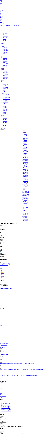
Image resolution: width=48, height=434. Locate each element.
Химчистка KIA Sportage (3, 325)
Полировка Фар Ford (5, 83)
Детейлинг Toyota (25, 135)
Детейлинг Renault (5, 34)
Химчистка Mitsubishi (5, 52)
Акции (1, 393)
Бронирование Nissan (5, 62)
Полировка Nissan (25, 206)
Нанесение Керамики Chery (6, 102)
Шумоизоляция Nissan (5, 74)
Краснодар (1, 7)
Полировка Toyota (25, 204)
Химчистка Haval (4, 55)
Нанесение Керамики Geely (6, 100)
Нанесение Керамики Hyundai (6, 94)
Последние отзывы (2, 354)
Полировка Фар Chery (5, 88)
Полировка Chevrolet (5, 110)
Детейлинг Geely (4, 41)
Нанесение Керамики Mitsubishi (6, 99)
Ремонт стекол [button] (24, 211)
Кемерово (1, 6)
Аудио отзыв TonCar (2, 347)
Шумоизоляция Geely (5, 78)
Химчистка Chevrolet (5, 51)
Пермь (0, 13)
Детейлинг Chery (4, 39)
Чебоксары (1, 21)
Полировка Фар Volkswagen (6, 85)
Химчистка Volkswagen (5, 50)
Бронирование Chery (25, 163)
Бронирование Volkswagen (25, 160)
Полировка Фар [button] (24, 178)
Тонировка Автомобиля (5, 44)
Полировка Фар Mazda (25, 186)
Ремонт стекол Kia (25, 212)
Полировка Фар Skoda (25, 182)
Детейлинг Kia (4, 32)
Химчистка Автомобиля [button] (24, 145)
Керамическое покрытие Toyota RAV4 (4, 343)
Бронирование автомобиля (3, 396)
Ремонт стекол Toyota (5, 119)
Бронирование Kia (5, 58)
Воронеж (1, 2)
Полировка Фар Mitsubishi (5, 87)
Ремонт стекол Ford (5, 118)
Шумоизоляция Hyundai (5, 70)
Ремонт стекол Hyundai (5, 117)
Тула (0, 18)
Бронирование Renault (25, 158)
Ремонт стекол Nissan (5, 121)
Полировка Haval (4, 113)
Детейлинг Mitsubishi (25, 138)
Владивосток (1, 1)
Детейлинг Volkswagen (5, 36)
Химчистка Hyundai (5, 47)
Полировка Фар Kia (25, 179)
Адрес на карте (1, 400)
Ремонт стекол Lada (25, 218)
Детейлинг (2, 127)
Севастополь (1, 16)
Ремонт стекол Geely (5, 125)
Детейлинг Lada (4, 38)
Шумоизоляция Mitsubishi (5, 75)
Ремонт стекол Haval (25, 220)
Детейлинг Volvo (3, 128)
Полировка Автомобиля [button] (24, 201)
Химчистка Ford (25, 147)
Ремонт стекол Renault (25, 214)
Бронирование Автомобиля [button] (24, 156)
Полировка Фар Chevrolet (25, 184)
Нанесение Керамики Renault (6, 95)
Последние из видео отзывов (4, 288)
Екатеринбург (1, 3)
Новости (1, 392)
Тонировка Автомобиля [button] (24, 143)
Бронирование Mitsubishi (5, 63)
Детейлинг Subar (4, 40)
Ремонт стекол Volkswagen (5, 120)
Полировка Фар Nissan (25, 183)
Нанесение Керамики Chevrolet (6, 98)
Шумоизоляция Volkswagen (6, 73)
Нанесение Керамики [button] (24, 189)
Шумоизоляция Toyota (5, 72)
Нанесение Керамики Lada (25, 196)
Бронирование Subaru (25, 164)
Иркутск (1, 4)
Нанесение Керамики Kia (25, 190)
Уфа (0, 20)
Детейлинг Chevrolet (5, 37)
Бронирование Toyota (5, 60)
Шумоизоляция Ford (5, 71)
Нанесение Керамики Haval (25, 199)
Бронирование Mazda (5, 65)
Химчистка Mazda (25, 153)
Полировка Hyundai (5, 106)
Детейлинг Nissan (25, 137)
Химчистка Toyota (5, 49)
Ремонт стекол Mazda (5, 124)
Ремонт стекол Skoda (25, 215)
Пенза (0, 12)
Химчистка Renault (5, 48)
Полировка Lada (4, 111)
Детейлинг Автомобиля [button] (24, 132)
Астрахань (1, 0)
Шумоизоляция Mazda (5, 77)
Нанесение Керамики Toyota (6, 96)
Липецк (1, 8)
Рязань (0, 14)
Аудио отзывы (2, 289)
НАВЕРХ (1, 394)
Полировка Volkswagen (5, 109)
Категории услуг (2, 29)
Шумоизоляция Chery (5, 76)
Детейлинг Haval (25, 141)
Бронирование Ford (5, 59)
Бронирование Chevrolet (25, 161)
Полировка (1, 397)
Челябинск (1, 22)
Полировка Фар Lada (25, 185)
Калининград (1, 5)
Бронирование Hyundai (25, 157)
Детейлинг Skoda (4, 35)
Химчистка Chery (5, 54)
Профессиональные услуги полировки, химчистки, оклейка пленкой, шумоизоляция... (9, 25)
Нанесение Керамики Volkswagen (6, 97)
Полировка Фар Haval (5, 90)
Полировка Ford (25, 203)
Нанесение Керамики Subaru (6, 101)
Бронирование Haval (5, 66)
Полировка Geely (25, 210)
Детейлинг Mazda (25, 140)
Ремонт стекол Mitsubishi (5, 122)
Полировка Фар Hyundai (5, 82)
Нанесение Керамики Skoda (25, 193)
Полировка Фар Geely (25, 188)
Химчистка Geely (4, 53)
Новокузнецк (1, 10)
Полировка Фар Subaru (5, 89)
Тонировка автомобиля (2, 395)
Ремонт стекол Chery (5, 123)
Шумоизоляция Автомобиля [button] (24, 167)
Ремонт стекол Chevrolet (25, 217)
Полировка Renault (5, 107)
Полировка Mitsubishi (25, 207)
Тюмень (1, 19)
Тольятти (1, 17)
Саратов (1, 15)
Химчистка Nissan (25, 150)
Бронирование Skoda (5, 61)
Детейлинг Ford (25, 134)
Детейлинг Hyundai (5, 33)
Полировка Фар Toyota (5, 84)
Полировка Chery (4, 112)
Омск (0, 11)
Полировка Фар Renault (25, 181)
